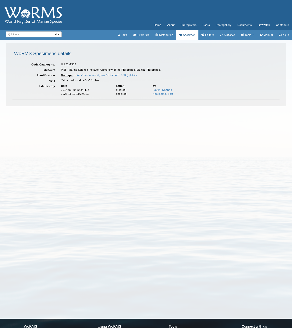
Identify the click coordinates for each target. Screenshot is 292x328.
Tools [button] (248, 34)
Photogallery (223, 24)
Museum (49, 69)
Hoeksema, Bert (163, 93)
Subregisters (188, 24)
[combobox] (29, 34)
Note (52, 80)
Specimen (188, 34)
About (171, 24)
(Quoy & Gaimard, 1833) (101, 75)
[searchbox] (28, 34)
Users (206, 24)
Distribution (165, 34)
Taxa (123, 34)
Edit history (47, 86)
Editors (209, 34)
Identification (46, 75)
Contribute (282, 24)
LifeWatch (264, 24)
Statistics (229, 34)
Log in (284, 34)
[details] (133, 75)
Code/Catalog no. (43, 64)
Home (157, 24)
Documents (244, 24)
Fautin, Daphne (162, 89)
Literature (143, 34)
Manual (268, 34)
